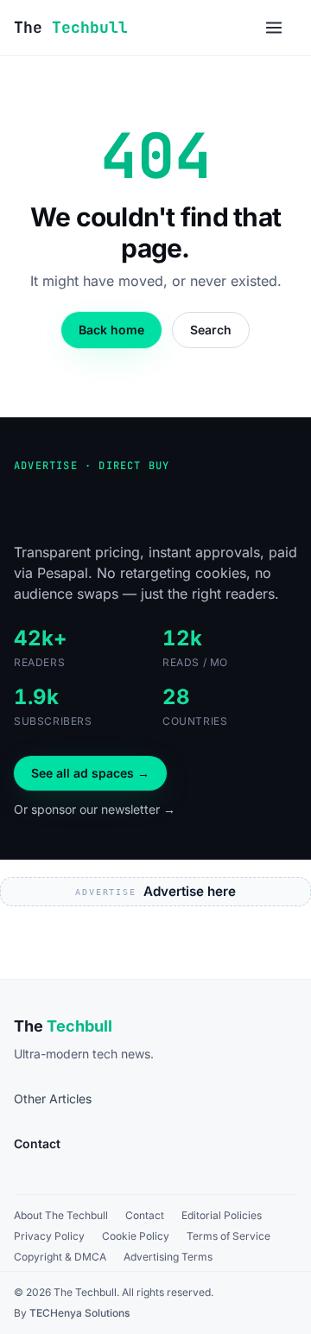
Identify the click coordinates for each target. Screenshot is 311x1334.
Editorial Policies (221, 1215)
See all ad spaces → (90, 772)
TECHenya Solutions (79, 1312)
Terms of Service (228, 1235)
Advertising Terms (168, 1256)
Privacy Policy (49, 1235)
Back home (111, 329)
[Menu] (273, 27)
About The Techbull (61, 1215)
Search (211, 329)
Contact (144, 1215)
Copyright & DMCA (60, 1256)
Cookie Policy (135, 1235)
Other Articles (53, 1098)
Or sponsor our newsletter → (94, 809)
